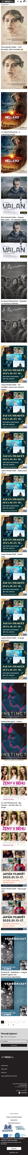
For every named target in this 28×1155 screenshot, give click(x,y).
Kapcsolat (4, 1069)
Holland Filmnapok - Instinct (11, 721)
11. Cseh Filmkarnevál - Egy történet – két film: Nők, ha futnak (11, 805)
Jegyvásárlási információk (9, 1076)
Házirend (4, 1072)
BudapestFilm (14, 1120)
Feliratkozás (14, 1045)
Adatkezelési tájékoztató (14, 1123)
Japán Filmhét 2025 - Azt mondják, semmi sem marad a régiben (12, 387)
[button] (21, 2)
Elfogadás (14, 1148)
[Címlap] (7, 1)
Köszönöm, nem (14, 1152)
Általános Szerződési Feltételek (14, 1117)
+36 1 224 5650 (23, 1085)
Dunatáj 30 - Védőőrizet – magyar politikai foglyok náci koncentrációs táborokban (14, 974)
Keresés (18, 1)
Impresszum (4, 1065)
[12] (22, 49)
